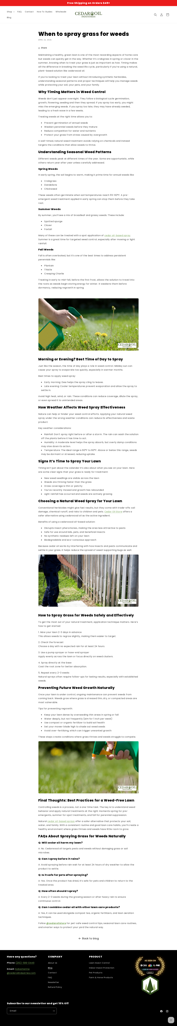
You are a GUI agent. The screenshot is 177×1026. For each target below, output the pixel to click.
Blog (50, 967)
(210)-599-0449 (25, 962)
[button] (10, 12)
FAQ (50, 977)
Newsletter (53, 982)
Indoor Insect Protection (101, 967)
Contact (52, 972)
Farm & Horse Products (101, 977)
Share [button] (44, 47)
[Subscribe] (53, 1011)
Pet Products (95, 972)
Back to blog (90, 938)
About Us (52, 963)
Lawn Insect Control (99, 963)
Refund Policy (55, 987)
